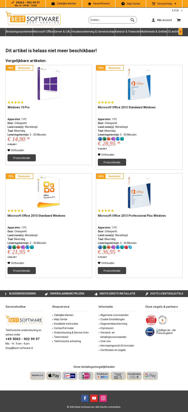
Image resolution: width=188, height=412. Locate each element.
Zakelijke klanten (66, 3)
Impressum (107, 328)
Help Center (133, 3)
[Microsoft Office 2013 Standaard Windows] (139, 83)
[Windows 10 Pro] (49, 83)
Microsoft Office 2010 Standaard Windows (36, 215)
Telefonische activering (67, 341)
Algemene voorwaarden (114, 315)
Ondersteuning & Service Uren (71, 332)
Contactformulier (64, 328)
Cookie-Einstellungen (112, 319)
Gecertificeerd (101, 3)
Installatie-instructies (66, 323)
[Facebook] (84, 398)
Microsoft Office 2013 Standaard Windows (127, 107)
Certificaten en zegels (113, 350)
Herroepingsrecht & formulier (117, 345)
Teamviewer (61, 336)
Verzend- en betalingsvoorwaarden (113, 334)
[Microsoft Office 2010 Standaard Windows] (49, 191)
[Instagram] (103, 398)
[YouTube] (94, 398)
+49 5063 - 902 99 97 (23, 339)
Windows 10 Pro (19, 107)
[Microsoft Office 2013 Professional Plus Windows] (139, 191)
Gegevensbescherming (113, 323)
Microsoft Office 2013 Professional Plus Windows (132, 215)
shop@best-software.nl (19, 348)
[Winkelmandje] (178, 20)
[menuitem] (178, 20)
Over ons (105, 341)
